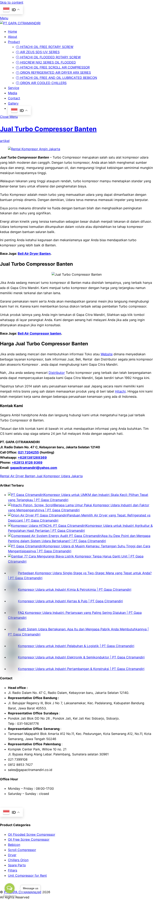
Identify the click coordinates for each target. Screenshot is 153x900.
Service (13, 88)
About (12, 37)
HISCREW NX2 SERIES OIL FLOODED (47, 62)
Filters (12, 870)
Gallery (13, 103)
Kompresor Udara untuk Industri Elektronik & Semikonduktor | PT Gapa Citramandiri (81, 657)
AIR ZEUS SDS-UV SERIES (39, 52)
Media (12, 93)
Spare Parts (17, 865)
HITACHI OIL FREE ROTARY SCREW (46, 47)
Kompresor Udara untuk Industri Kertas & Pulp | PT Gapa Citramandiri (70, 601)
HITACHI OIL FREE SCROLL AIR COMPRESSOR (54, 67)
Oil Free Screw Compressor (28, 839)
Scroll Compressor (22, 850)
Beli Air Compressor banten (39, 333)
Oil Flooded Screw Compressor (31, 834)
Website (107, 354)
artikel (5, 141)
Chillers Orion (18, 860)
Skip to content (11, 2)
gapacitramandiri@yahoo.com (33, 468)
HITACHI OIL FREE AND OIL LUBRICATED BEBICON (58, 78)
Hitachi (120, 391)
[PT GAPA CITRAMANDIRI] (20, 23)
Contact (14, 98)
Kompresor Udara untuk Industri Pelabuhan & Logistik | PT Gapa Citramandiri (76, 646)
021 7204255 (28, 452)
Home (12, 31)
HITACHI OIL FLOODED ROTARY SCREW (50, 57)
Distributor (57, 373)
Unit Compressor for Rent (27, 875)
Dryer (12, 855)
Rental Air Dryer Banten (17, 476)
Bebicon (14, 845)
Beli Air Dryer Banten (34, 254)
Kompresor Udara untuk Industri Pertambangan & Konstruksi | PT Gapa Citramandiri (81, 669)
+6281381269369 (32, 457)
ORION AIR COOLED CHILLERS (43, 83)
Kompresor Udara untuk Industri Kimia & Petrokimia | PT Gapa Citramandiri (74, 590)
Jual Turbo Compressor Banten (48, 129)
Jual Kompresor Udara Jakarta (59, 476)
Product (14, 42)
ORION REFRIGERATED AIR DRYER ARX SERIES (55, 72)
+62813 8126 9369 (27, 462)
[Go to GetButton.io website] (9, 896)
